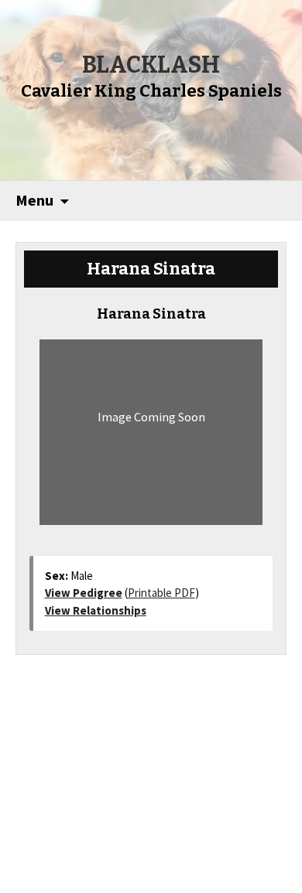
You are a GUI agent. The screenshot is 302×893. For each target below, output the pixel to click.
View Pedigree (83, 592)
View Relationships (95, 610)
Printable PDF (161, 592)
